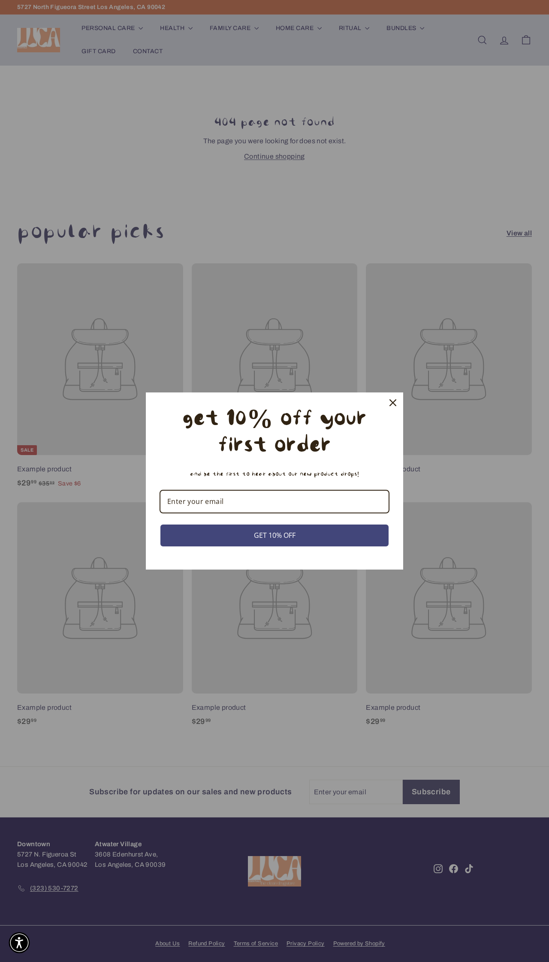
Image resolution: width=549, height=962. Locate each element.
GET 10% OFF (275, 535)
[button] (19, 942)
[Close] (393, 402)
